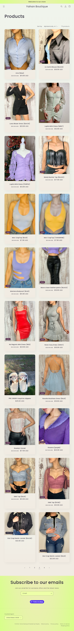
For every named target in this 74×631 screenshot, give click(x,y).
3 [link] (39, 568)
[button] (4, 6)
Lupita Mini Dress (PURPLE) (20, 184)
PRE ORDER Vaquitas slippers (20, 398)
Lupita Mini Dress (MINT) (54, 126)
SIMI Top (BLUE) (20, 496)
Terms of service (64, 624)
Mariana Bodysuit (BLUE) (20, 291)
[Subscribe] (51, 593)
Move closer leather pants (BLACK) (54, 287)
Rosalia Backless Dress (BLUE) (54, 398)
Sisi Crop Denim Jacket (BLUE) (54, 556)
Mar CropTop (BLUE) (20, 238)
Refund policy (45, 624)
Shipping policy (65, 625)
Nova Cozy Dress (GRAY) (54, 345)
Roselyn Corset (20, 448)
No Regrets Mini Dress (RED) (20, 344)
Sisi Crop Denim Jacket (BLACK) (19, 538)
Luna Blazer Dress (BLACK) (20, 124)
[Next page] (49, 568)
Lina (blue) (20, 73)
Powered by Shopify (34, 624)
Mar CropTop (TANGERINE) (54, 238)
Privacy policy (54, 624)
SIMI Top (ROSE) (54, 502)
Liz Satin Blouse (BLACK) (54, 67)
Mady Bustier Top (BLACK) (54, 177)
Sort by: (39, 26)
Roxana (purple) (54, 447)
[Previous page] (25, 568)
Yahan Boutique (23, 624)
